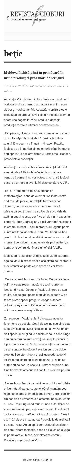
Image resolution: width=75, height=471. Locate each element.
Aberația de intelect (43, 86)
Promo (61, 86)
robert (8, 91)
